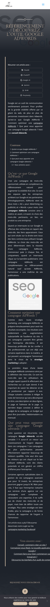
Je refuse (33, 603)
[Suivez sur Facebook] (25, 591)
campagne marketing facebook (21, 529)
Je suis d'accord (20, 603)
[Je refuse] (47, 601)
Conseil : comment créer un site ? (32, 545)
